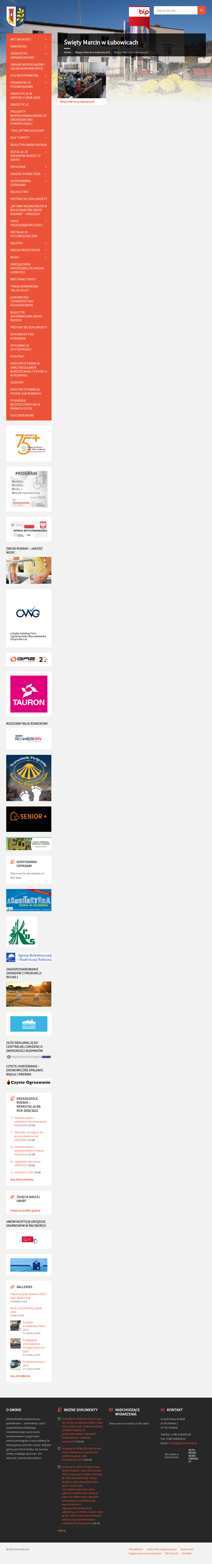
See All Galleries (20, 1376)
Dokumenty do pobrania (22, 336)
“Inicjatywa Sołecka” (27, 130)
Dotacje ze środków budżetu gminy (25, 156)
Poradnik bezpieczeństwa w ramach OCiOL (25, 404)
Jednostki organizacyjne (22, 55)
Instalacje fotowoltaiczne (23, 234)
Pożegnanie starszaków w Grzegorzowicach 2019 (34, 1345)
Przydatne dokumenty (28, 199)
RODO (14, 257)
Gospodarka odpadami (20, 183)
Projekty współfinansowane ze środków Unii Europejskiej (28, 117)
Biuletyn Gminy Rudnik (28, 145)
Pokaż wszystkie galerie (25, 1210)
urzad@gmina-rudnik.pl (182, 1443)
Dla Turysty (19, 137)
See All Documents (22, 1179)
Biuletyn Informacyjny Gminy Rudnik (26, 316)
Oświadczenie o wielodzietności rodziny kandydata (29, 1150)
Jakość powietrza (25, 174)
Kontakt (17, 356)
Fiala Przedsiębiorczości (26, 223)
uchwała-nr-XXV (23, 1172)
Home (67, 52)
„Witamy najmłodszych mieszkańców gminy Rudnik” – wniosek (28, 210)
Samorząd (18, 46)
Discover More (22, 415)
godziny (16, 382)
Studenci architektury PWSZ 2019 (34, 1326)
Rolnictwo (19, 192)
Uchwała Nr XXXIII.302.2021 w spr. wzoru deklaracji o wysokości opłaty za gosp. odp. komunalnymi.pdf (82, 1454)
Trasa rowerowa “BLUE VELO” (24, 288)
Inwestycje (19, 104)
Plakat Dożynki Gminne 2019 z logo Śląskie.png (28, 1296)
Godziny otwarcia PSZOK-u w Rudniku (25, 391)
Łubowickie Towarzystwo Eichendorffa (21, 301)
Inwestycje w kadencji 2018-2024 (25, 95)
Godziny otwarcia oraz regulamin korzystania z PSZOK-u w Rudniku (28, 369)
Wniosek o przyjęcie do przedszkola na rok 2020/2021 (28, 1135)
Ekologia (17, 167)
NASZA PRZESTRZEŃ (25, 250)
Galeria (16, 243)
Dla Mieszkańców (24, 75)
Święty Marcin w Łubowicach (92, 52)
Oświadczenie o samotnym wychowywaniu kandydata (30, 1121)
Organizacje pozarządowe (21, 84)
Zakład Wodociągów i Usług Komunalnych (27, 66)
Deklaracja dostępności (20, 347)
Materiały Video (23, 279)
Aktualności (20, 39)
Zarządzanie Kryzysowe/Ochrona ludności (27, 268)
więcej (62, 1530)
